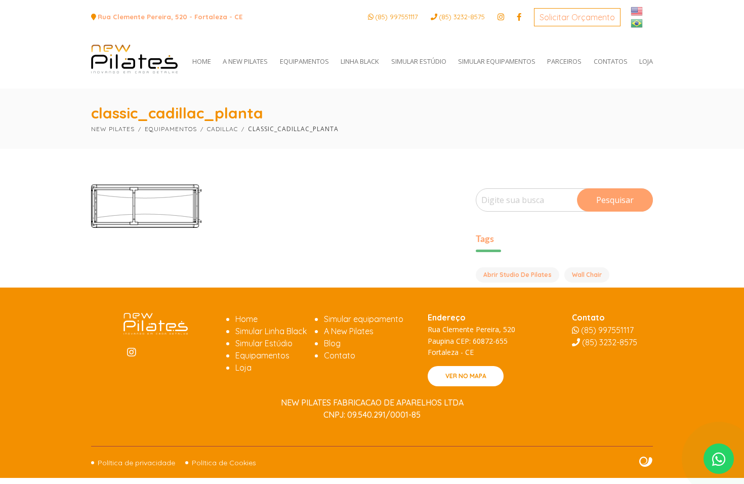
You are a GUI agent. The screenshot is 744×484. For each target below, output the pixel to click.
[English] (637, 10)
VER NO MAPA (465, 376)
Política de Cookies (224, 462)
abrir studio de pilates (517, 274)
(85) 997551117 (396, 17)
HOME (201, 61)
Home (246, 319)
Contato (339, 355)
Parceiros (564, 61)
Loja (646, 61)
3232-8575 (462, 17)
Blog (332, 343)
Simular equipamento (363, 319)
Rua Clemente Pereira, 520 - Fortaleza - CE (170, 17)
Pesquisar (615, 200)
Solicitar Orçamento (577, 17)
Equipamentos (304, 61)
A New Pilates (245, 61)
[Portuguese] (637, 22)
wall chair (587, 274)
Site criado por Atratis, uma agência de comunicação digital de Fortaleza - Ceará (646, 462)
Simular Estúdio (418, 61)
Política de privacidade (136, 462)
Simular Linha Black (271, 331)
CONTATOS (611, 61)
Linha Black (360, 61)
